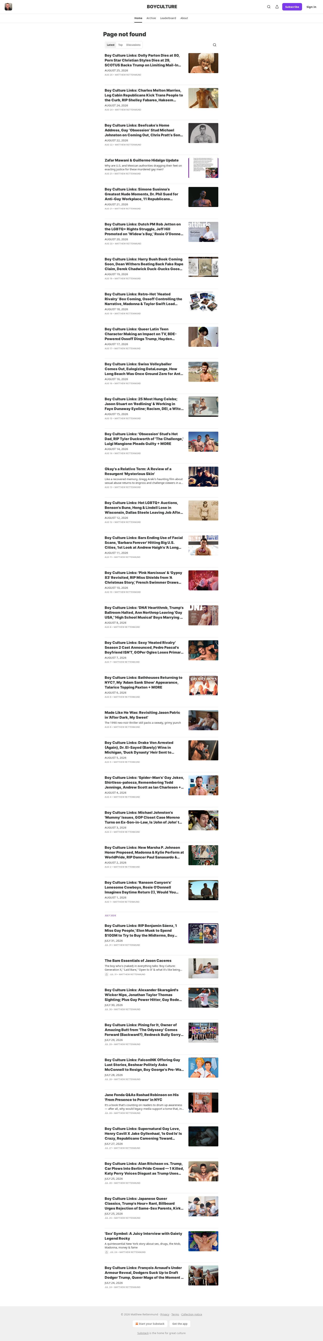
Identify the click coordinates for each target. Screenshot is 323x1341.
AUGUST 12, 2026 (116, 518)
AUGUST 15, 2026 (116, 414)
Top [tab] (120, 45)
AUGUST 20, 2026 (116, 239)
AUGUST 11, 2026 (116, 552)
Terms (175, 1314)
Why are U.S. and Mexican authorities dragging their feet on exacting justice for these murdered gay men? (143, 167)
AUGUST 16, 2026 (116, 379)
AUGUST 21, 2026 (116, 204)
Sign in (311, 7)
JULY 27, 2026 (114, 1143)
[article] (161, 67)
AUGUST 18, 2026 (116, 309)
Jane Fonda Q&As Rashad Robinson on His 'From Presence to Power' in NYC (142, 1097)
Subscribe (292, 7)
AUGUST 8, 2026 (115, 622)
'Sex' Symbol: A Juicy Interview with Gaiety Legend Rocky (143, 1236)
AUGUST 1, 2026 (115, 897)
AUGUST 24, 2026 (116, 105)
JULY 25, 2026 (114, 1178)
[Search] (269, 6)
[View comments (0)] (133, 79)
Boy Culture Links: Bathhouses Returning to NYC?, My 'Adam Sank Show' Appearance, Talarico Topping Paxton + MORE (143, 682)
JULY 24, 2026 (114, 1283)
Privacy (164, 1314)
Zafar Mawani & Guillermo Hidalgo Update (142, 160)
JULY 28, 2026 (114, 1075)
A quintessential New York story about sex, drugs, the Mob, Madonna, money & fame (143, 1245)
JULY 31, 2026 (114, 940)
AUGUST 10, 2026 (116, 587)
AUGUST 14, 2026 (116, 449)
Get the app (179, 1323)
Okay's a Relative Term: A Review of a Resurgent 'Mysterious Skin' (138, 471)
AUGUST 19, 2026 (116, 274)
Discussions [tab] (133, 45)
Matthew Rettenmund (128, 74)
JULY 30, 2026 (114, 1005)
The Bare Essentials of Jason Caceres (138, 960)
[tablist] (124, 45)
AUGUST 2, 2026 (115, 862)
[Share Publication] (277, 6)
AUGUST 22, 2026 (116, 140)
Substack (143, 1333)
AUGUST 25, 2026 (116, 70)
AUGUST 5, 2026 (115, 757)
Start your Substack (151, 1323)
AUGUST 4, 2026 (115, 792)
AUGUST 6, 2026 (115, 692)
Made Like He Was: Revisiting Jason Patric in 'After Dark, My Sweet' (142, 715)
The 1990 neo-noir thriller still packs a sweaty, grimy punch (143, 722)
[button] (138, 18)
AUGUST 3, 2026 (115, 827)
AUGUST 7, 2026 (115, 657)
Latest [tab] (111, 45)
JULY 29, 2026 (114, 1040)
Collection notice (191, 1314)
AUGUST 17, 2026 (116, 344)
